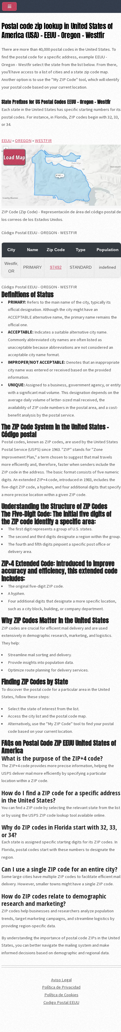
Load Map (14, 157)
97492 (56, 267)
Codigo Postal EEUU (61, 1002)
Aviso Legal (61, 979)
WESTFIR (43, 140)
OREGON (23, 140)
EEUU (6, 140)
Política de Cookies (61, 994)
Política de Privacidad (61, 987)
